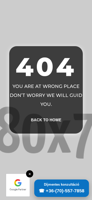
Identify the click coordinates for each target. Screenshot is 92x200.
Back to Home (46, 120)
